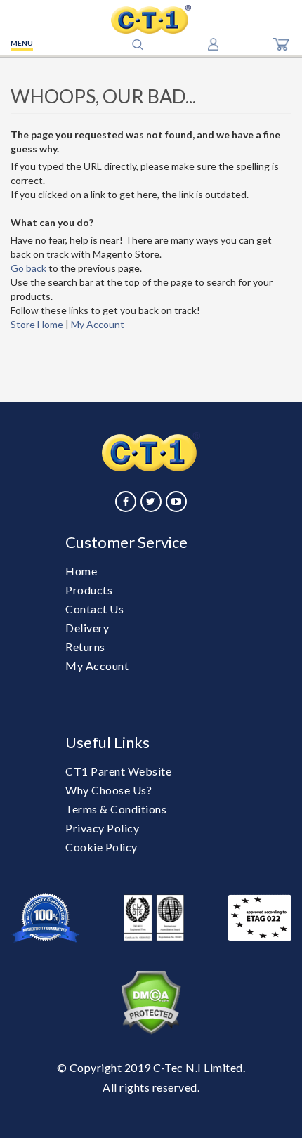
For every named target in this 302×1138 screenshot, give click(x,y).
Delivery (87, 627)
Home (81, 570)
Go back (28, 268)
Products (88, 589)
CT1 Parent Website (118, 771)
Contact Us (94, 608)
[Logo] (151, 19)
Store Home (37, 324)
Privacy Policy (102, 828)
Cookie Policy (101, 847)
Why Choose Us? (108, 790)
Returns (85, 646)
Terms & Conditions (115, 809)
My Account (97, 324)
